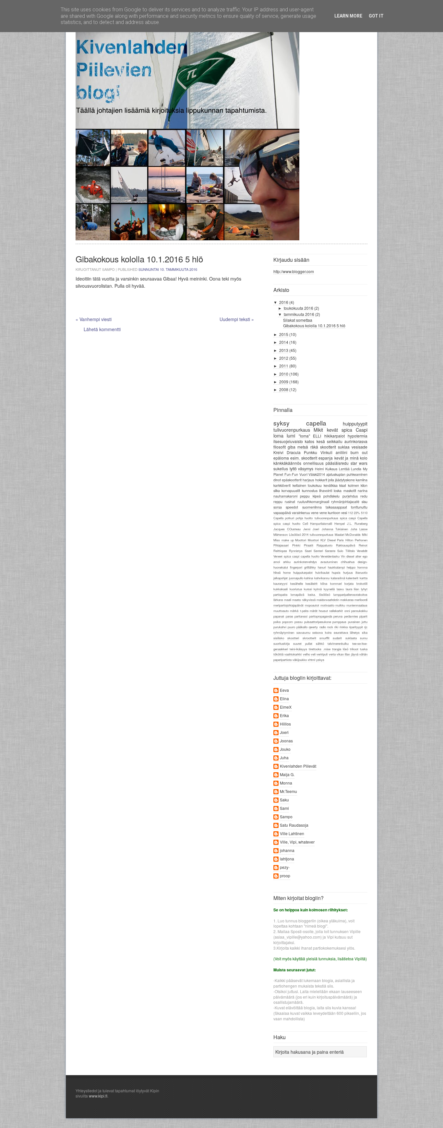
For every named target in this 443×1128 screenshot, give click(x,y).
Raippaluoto (324, 545)
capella (316, 422)
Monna (286, 783)
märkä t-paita (299, 610)
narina (362, 490)
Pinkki (296, 545)
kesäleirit (311, 583)
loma (278, 435)
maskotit (349, 490)
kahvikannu (321, 578)
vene (314, 512)
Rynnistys (296, 550)
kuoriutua (296, 589)
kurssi (308, 589)
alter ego (361, 556)
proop (285, 875)
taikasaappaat (336, 507)
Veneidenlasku (330, 556)
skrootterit (309, 638)
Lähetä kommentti (102, 329)
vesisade (359, 447)
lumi (291, 435)
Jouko (285, 749)
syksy (281, 422)
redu (363, 496)
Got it (376, 15)
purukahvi (279, 627)
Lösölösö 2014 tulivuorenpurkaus (311, 534)
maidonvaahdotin (328, 599)
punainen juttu (357, 621)
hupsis (336, 572)
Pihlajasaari (281, 545)
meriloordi (360, 599)
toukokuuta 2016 (298, 308)
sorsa (277, 507)
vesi (344, 512)
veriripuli (322, 654)
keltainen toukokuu (307, 485)
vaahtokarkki (293, 654)
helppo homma (357, 567)
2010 (283, 374)
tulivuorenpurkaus (291, 429)
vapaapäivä (282, 512)
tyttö (293, 468)
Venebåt (362, 550)
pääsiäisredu (337, 463)
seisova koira (321, 632)
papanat (278, 616)
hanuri (322, 567)
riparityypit (356, 627)
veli (313, 654)
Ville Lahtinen (292, 833)
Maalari (339, 534)
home (287, 572)
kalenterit (352, 578)
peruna (337, 616)
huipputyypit (355, 423)
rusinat (290, 501)
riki (336, 627)
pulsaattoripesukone (317, 621)
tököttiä (278, 654)
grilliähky (310, 567)
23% (357, 512)
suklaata (351, 638)
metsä (302, 447)
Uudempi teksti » (237, 319)
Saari (308, 550)
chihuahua (347, 561)
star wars (359, 463)
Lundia (356, 468)
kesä (321, 441)
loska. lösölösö (319, 594)
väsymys (305, 468)
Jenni (306, 529)
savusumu (303, 632)
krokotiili (361, 583)
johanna (287, 850)
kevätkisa (331, 485)
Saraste (330, 550)
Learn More (348, 15)
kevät (332, 429)
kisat (342, 485)
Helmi (319, 468)
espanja (325, 458)
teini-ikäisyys (298, 649)
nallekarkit (336, 610)
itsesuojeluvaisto (288, 441)
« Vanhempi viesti (94, 319)
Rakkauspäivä (345, 545)
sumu (363, 638)
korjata (348, 583)
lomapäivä (297, 594)
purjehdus (350, 496)
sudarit (337, 638)
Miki (364, 534)
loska (337, 490)
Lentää (344, 468)
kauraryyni (280, 583)
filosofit (279, 447)
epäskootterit (292, 479)
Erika (284, 715)
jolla (331, 479)
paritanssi (300, 616)
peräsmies (351, 616)
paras (289, 616)
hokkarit (321, 479)
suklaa (344, 447)
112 (350, 512)
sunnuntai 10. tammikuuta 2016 (167, 269)
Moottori (300, 540)
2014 (283, 342)
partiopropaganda (320, 616)
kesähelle (296, 583)
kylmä (318, 589)
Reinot (363, 545)
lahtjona (287, 859)
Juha (354, 529)
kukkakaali (280, 589)
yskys (320, 659)
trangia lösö (340, 649)
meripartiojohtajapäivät (288, 605)
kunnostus (309, 490)
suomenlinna (312, 507)
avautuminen (329, 561)
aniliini (341, 452)
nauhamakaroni (285, 496)
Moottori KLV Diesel (322, 540)
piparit (363, 616)
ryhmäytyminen (283, 632)
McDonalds (353, 534)
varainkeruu (301, 512)
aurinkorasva (355, 441)
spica (346, 429)
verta (332, 654)
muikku (340, 605)
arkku (287, 561)
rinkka (344, 627)
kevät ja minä (346, 458)
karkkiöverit (282, 485)
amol (276, 561)
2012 (283, 358)
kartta (363, 578)
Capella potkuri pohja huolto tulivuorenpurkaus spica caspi (314, 518)
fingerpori (296, 567)
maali (287, 599)
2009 (283, 381)
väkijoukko (300, 659)
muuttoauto (281, 610)
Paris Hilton (345, 540)
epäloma (281, 458)
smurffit (324, 638)
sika (364, 632)
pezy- (285, 867)
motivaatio (327, 605)
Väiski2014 (316, 474)
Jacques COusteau (287, 529)
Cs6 (305, 523)
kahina (308, 578)
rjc (365, 627)
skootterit (328, 447)
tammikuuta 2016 (299, 314)
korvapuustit (290, 490)
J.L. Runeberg (357, 523)
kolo (363, 458)
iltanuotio (361, 572)
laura (349, 589)
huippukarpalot (303, 572)
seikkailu (334, 441)
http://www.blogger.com (293, 271)
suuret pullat (302, 643)
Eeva (284, 690)
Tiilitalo (350, 550)
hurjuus (348, 572)
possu (298, 621)
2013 (283, 350)
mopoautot (312, 605)
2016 (283, 302)
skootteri (293, 638)
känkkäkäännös (287, 463)
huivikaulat (322, 572)
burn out (359, 452)
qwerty (313, 627)
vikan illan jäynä (347, 654)
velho (306, 654)
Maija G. (287, 774)
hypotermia (357, 435)
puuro (291, 627)
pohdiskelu (331, 496)
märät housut (319, 610)
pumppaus (339, 621)
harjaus (308, 479)
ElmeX (286, 707)
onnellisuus (313, 463)
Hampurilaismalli (321, 523)
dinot (277, 479)
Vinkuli (326, 452)
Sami (284, 808)
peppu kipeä (310, 496)
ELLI (317, 435)
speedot (292, 507)
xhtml (311, 659)
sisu (364, 501)
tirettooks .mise (319, 649)
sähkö (320, 643)
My (365, 468)
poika (277, 621)
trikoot (354, 649)
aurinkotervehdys (305, 561)
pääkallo (301, 627)
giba (291, 447)
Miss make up (283, 540)
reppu (277, 501)
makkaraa (346, 599)
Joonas (286, 740)
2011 (283, 365)
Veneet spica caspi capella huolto (296, 556)
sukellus (280, 468)
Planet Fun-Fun (285, 474)
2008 (283, 389)
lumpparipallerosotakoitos (350, 594)
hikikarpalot (334, 435)
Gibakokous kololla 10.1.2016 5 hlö (314, 325)
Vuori (303, 474)
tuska (363, 649)
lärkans (278, 599)
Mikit (318, 429)
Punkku (310, 452)
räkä (314, 447)
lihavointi (325, 490)
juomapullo (296, 578)
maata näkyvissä (303, 599)
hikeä (277, 572)
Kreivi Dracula (287, 452)
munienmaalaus (356, 605)
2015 (283, 334)
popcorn (287, 621)
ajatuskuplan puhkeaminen (346, 474)
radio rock (326, 627)
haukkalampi (336, 567)
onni (347, 610)
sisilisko (278, 638)
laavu (340, 589)
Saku (284, 800)
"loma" (304, 435)
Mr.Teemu (288, 791)
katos (309, 441)
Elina (284, 698)
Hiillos (285, 724)
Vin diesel (347, 556)
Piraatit (308, 545)
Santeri (318, 550)
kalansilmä (338, 578)
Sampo (286, 816)
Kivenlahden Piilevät (298, 766)
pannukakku (359, 610)
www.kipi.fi (98, 1095)
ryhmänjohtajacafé (345, 501)
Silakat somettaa (297, 320)
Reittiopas (280, 550)
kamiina (361, 479)
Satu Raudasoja (294, 825)
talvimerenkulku (338, 643)
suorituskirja (281, 643)
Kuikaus (331, 468)
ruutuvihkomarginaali (313, 501)
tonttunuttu (359, 507)
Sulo (340, 550)
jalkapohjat (280, 578)
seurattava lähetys (347, 632)
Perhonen (361, 540)
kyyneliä (329, 589)
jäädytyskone (345, 479)
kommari (336, 583)
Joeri (316, 529)
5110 (364, 512)
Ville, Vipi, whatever (297, 842)
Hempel (339, 523)
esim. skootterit (303, 458)
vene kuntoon (329, 512)
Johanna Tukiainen (335, 529)
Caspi (361, 429)
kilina (323, 583)
